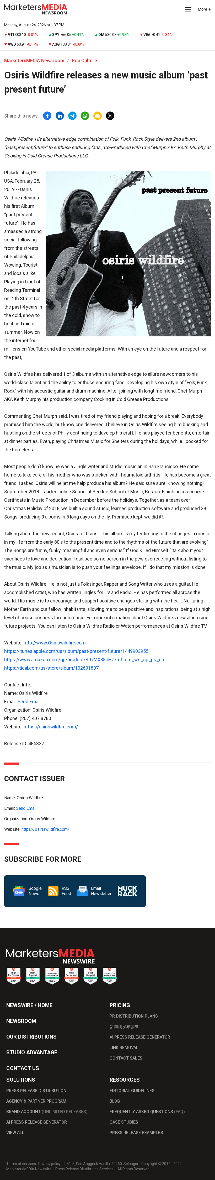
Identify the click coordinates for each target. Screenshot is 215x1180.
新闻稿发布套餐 (124, 1026)
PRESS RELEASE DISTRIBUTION (36, 1090)
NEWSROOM (21, 1021)
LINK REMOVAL (124, 1047)
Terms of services (21, 1164)
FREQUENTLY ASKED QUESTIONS (147, 1111)
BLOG (115, 1101)
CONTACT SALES (126, 1058)
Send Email (29, 701)
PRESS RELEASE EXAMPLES (136, 1132)
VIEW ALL (15, 1132)
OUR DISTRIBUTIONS (31, 1037)
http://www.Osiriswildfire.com (55, 642)
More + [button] (204, 9)
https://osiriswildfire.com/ (51, 726)
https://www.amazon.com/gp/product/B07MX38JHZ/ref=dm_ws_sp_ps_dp (84, 659)
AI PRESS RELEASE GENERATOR (140, 1037)
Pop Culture (84, 60)
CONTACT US (22, 1068)
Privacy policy (49, 1164)
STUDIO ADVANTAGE (31, 1052)
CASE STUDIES (124, 1122)
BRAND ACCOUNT (47, 1111)
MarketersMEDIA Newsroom (34, 60)
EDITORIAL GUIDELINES (132, 1090)
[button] (187, 9)
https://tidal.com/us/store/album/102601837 (51, 668)
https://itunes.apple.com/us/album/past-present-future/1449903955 (76, 651)
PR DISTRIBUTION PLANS (134, 1016)
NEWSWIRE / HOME (29, 1005)
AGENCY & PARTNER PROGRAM (36, 1101)
